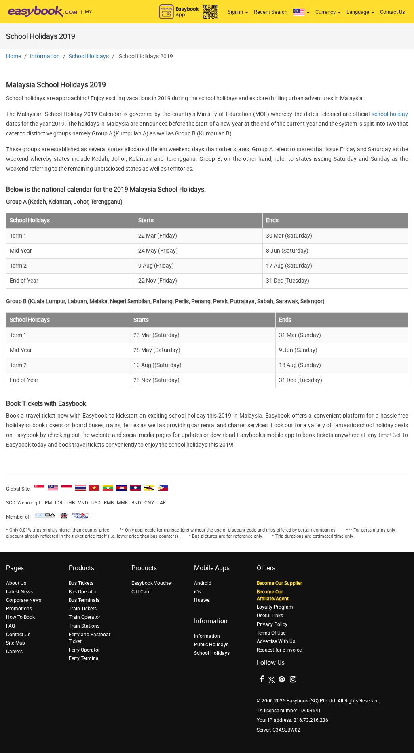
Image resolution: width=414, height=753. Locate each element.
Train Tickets (83, 609)
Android (202, 583)
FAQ (10, 626)
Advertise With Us (276, 641)
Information (45, 56)
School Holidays (89, 56)
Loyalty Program (275, 607)
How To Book (20, 617)
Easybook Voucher (151, 583)
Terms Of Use (271, 633)
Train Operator (84, 617)
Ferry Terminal (84, 658)
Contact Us (392, 12)
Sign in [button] (236, 12)
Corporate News (23, 600)
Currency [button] (326, 12)
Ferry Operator (84, 650)
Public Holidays (211, 645)
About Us (16, 583)
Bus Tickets (81, 583)
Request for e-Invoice (279, 650)
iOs (197, 592)
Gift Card (141, 592)
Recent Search (270, 12)
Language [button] (358, 12)
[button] (301, 12)
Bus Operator (83, 592)
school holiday (390, 114)
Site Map (15, 643)
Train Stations (84, 626)
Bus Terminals (84, 600)
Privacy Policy (272, 624)
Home (13, 56)
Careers (14, 651)
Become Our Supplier (279, 583)
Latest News (19, 592)
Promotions (19, 609)
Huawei (202, 600)
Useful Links (270, 615)
